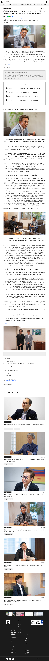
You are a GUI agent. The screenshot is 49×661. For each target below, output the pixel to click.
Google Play (19, 628)
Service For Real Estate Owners (13, 629)
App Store (20, 625)
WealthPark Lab (13, 645)
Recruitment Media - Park (13, 651)
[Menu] (46, 2)
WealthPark (5, 4)
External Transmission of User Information (27, 648)
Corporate (27, 624)
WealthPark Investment (13, 638)
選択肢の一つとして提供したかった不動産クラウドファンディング (22, 96)
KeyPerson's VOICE (8, 384)
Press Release (27, 632)
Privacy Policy (26, 644)
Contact (26, 638)
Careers (26, 636)
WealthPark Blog (16, 4)
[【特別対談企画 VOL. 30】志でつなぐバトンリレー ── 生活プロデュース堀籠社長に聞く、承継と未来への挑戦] (24, 443)
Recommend (17, 428)
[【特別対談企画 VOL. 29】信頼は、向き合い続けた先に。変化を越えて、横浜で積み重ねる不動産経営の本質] (24, 479)
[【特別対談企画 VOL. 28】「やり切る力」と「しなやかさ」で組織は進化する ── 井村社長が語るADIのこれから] (24, 514)
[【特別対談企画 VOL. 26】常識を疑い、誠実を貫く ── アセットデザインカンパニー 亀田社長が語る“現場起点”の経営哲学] (24, 584)
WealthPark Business (13, 625)
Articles (7, 8)
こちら (8, 64)
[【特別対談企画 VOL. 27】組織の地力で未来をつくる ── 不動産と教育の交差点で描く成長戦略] (24, 549)
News (26, 629)
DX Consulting (13, 642)
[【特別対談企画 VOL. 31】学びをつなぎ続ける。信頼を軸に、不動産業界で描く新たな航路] (24, 408)
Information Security (27, 653)
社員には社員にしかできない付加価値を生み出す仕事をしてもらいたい (23, 88)
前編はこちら (7, 323)
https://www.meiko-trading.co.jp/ (20, 366)
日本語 (20, 19)
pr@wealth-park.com (11, 380)
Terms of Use (26, 641)
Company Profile (27, 627)
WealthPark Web (20, 631)
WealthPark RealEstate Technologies (13, 634)
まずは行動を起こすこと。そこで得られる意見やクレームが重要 (22, 92)
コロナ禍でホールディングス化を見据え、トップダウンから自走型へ (23, 100)
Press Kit (26, 634)
